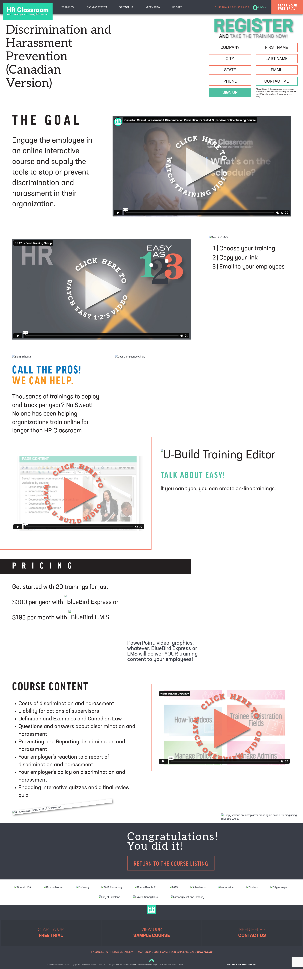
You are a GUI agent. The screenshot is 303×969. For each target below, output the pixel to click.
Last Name (277, 59)
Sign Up (230, 93)
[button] (151, 960)
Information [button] (152, 7)
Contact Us (126, 7)
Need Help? (252, 932)
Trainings (68, 7)
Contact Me (276, 81)
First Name (276, 48)
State (230, 70)
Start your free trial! (287, 7)
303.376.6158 (240, 7)
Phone (230, 81)
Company (230, 48)
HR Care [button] (177, 7)
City (230, 59)
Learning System (96, 7)
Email (276, 70)
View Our (151, 932)
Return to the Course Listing (171, 863)
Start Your (51, 932)
